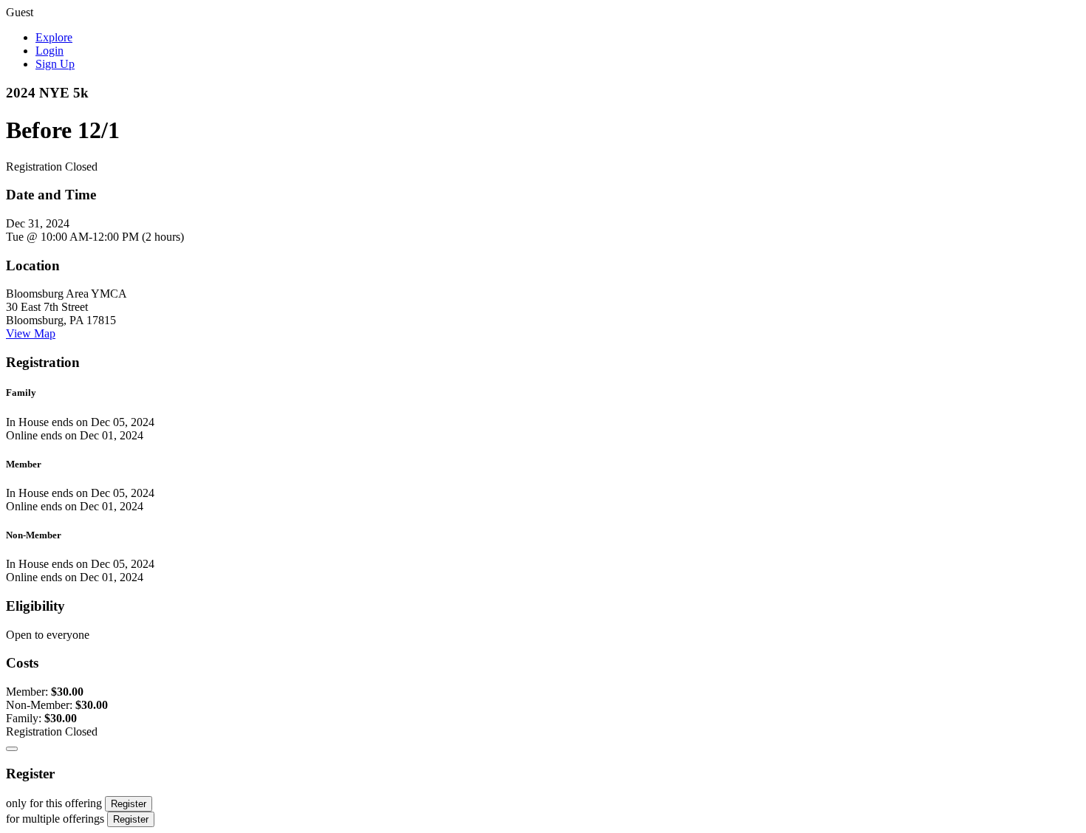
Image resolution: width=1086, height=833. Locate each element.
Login (49, 50)
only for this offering (54, 803)
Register (128, 803)
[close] (12, 749)
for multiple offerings (55, 818)
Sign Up (55, 64)
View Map (30, 333)
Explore (53, 37)
